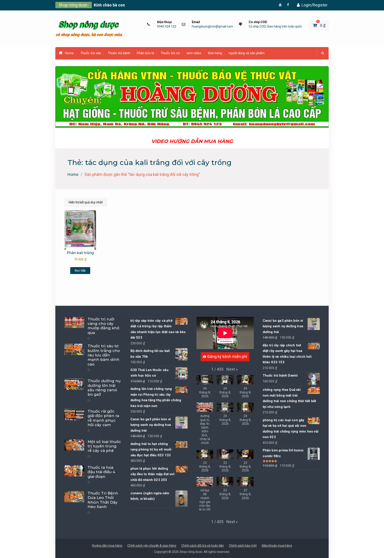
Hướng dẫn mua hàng (107, 545)
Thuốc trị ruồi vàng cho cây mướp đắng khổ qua (103, 326)
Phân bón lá (145, 53)
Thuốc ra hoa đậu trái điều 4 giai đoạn (101, 472)
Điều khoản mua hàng (277, 545)
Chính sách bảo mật (243, 545)
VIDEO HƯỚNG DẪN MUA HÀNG (192, 141)
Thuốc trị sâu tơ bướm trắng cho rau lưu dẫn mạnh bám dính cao (104, 355)
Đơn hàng (215, 53)
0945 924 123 (166, 26)
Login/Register (315, 5)
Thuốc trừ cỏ (170, 53)
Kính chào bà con (109, 5)
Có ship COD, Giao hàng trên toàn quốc (275, 26)
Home (69, 53)
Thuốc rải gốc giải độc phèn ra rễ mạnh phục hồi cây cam (103, 418)
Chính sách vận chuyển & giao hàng (151, 545)
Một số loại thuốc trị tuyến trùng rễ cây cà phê (104, 446)
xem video (193, 53)
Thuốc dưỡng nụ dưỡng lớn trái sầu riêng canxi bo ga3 (104, 388)
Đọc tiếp (80, 270)
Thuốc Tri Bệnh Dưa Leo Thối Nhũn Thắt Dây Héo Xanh (103, 500)
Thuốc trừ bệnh (119, 53)
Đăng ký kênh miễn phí (227, 356)
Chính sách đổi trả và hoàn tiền (202, 545)
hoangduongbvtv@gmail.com (212, 26)
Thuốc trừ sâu (90, 53)
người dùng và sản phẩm (246, 53)
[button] (232, 369)
